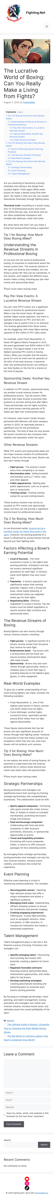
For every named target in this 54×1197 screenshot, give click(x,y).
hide (20, 112)
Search (7, 1140)
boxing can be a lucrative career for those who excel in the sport (25, 531)
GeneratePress (41, 1193)
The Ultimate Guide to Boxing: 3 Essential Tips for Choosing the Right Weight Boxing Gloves (26, 1028)
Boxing (10, 1020)
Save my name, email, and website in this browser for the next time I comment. (28, 1115)
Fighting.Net (35, 13)
